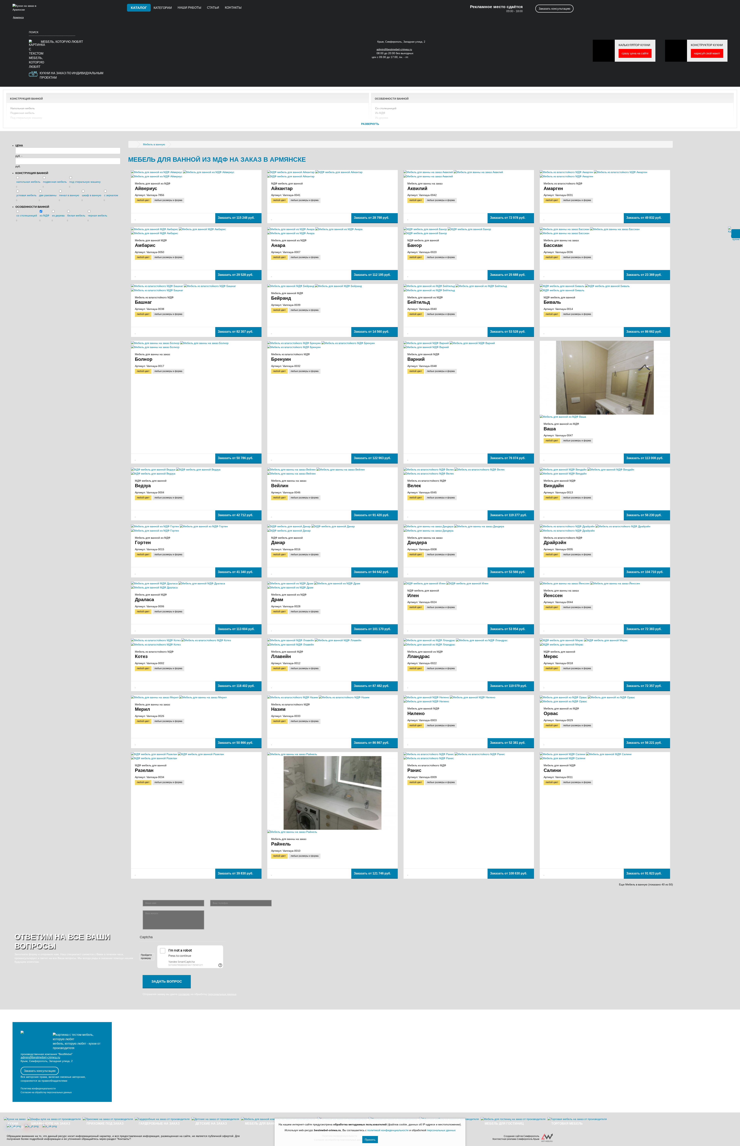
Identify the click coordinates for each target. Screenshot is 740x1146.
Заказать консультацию (554, 8)
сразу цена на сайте (635, 53)
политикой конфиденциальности (388, 1130)
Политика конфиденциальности (38, 1088)
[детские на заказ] (215, 1119)
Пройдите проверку (146, 957)
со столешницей (385, 108)
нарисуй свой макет (707, 53)
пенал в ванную (69, 195)
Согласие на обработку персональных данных (46, 1092)
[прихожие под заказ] (108, 1119)
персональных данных (222, 994)
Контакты (233, 7)
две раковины (19, 127)
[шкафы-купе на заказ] (54, 1119)
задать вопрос (166, 981)
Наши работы (189, 7)
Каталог (139, 8)
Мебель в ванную (154, 144)
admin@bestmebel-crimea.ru (40, 1057)
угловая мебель (20, 122)
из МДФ (380, 112)
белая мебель (384, 122)
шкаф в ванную (91, 195)
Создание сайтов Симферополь (521, 1136)
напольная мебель (22, 108)
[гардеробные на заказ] (162, 1119)
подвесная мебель (22, 112)
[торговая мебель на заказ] (577, 1119)
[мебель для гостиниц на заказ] (513, 1119)
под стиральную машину (26, 117)
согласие (184, 994)
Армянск (18, 17)
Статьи (213, 7)
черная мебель (385, 127)
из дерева (381, 117)
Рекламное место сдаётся (496, 7)
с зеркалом (111, 195)
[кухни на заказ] (14, 1119)
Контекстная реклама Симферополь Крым (516, 1139)
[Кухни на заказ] (133, 144)
